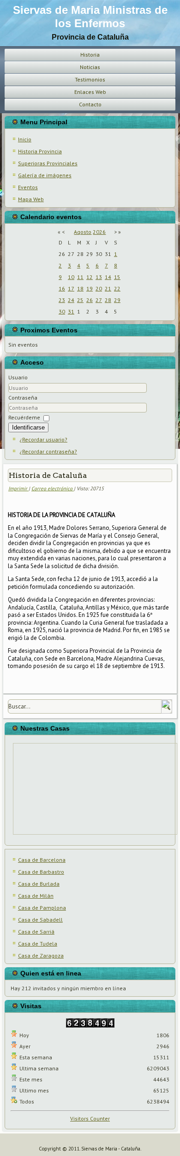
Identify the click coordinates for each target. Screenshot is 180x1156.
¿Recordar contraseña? (48, 451)
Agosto (82, 231)
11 (80, 276)
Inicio (24, 139)
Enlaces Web (90, 91)
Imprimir (18, 488)
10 (71, 276)
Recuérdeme (24, 417)
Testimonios (90, 79)
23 (62, 299)
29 (117, 299)
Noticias (90, 67)
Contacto (90, 104)
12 (89, 276)
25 (80, 299)
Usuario (18, 377)
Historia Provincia (40, 151)
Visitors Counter (90, 1118)
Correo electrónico (52, 488)
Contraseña (22, 397)
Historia (90, 54)
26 (89, 299)
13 (99, 276)
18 (80, 288)
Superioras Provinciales (48, 163)
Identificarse (28, 427)
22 (117, 288)
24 (71, 299)
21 (108, 288)
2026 (99, 231)
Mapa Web (31, 199)
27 (99, 299)
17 (71, 288)
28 (108, 299)
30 (62, 311)
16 (62, 288)
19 (89, 288)
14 (108, 276)
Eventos (28, 187)
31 (71, 311)
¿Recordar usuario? (43, 439)
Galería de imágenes (45, 175)
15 (117, 276)
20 (99, 288)
